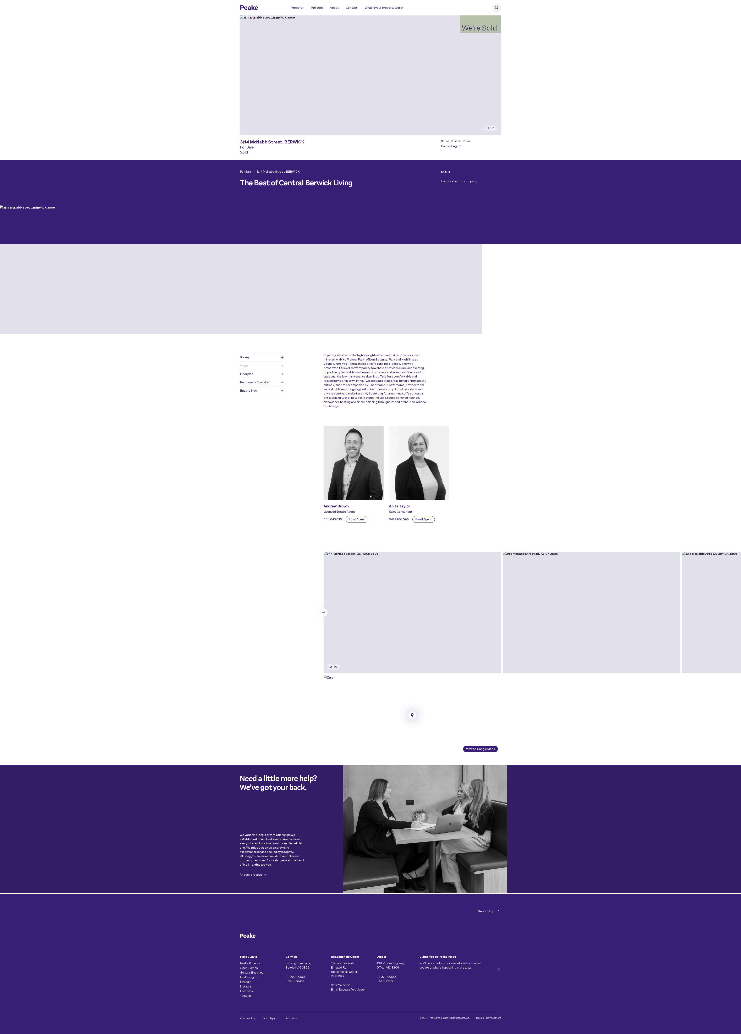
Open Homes (249, 968)
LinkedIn (245, 982)
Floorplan (246, 374)
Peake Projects (250, 963)
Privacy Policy (247, 1018)
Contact (351, 8)
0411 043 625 (333, 519)
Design (480, 1018)
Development (493, 1018)
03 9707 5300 (295, 977)
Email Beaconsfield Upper (348, 989)
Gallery (245, 357)
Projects (317, 8)
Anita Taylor (399, 506)
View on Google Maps (480, 749)
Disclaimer (292, 1018)
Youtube (245, 996)
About (334, 8)
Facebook (246, 991)
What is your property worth (384, 8)
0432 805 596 (399, 519)
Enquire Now (248, 390)
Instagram (246, 986)
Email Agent (357, 519)
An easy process (251, 875)
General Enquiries (251, 972)
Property (297, 8)
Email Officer (384, 981)
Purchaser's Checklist (255, 382)
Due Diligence (270, 1018)
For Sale (245, 172)
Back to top (486, 911)
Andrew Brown (336, 506)
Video (244, 366)
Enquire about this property (459, 181)
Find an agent (249, 977)
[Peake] (261, 8)
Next (323, 612)
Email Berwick (295, 981)
